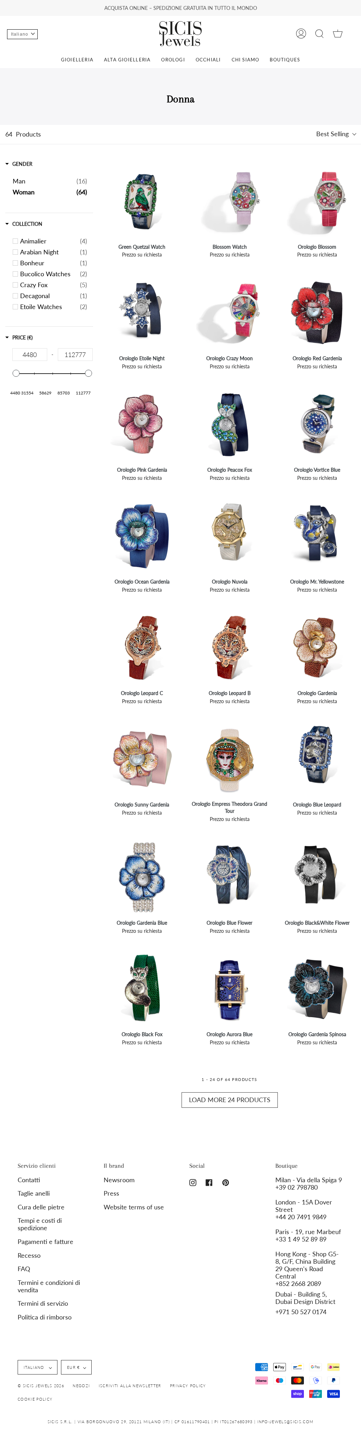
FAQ (24, 1269)
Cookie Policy (35, 1399)
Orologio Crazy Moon (229, 358)
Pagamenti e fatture (45, 1241)
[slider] (15, 373)
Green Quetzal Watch (141, 247)
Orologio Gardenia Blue (142, 923)
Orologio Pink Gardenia (142, 470)
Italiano (35, 1367)
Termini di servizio (43, 1303)
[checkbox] (53, 241)
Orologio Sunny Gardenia (142, 805)
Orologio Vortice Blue (317, 470)
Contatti (29, 1180)
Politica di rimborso (45, 1317)
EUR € (73, 1367)
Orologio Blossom (317, 247)
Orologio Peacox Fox (229, 470)
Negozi (81, 1385)
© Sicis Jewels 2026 (41, 1385)
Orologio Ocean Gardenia (142, 582)
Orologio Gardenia (317, 693)
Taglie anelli (34, 1193)
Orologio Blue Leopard (317, 805)
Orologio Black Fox (142, 1034)
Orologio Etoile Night (142, 358)
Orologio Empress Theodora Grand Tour (229, 807)
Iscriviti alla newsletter (130, 1385)
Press (111, 1193)
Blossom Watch (230, 247)
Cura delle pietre (41, 1207)
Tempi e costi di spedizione (40, 1224)
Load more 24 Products (229, 1100)
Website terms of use (134, 1207)
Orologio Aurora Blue (229, 1034)
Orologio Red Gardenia (317, 358)
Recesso (29, 1255)
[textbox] (29, 354)
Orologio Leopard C (142, 693)
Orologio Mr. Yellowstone (317, 582)
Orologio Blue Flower (229, 923)
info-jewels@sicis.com (285, 1421)
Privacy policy (188, 1385)
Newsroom (119, 1180)
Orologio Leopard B (230, 693)
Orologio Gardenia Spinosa (317, 1034)
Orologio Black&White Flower (317, 923)
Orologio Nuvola (229, 582)
